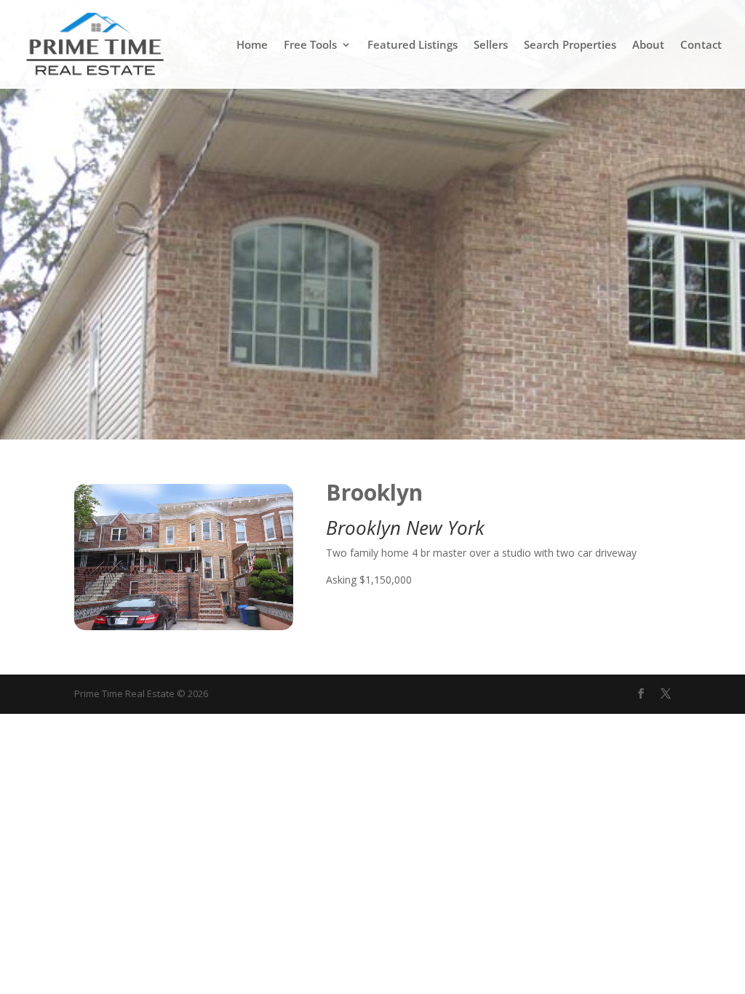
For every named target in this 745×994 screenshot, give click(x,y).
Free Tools (310, 45)
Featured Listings (412, 45)
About (648, 45)
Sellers (491, 45)
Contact (701, 45)
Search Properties (570, 45)
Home (252, 45)
